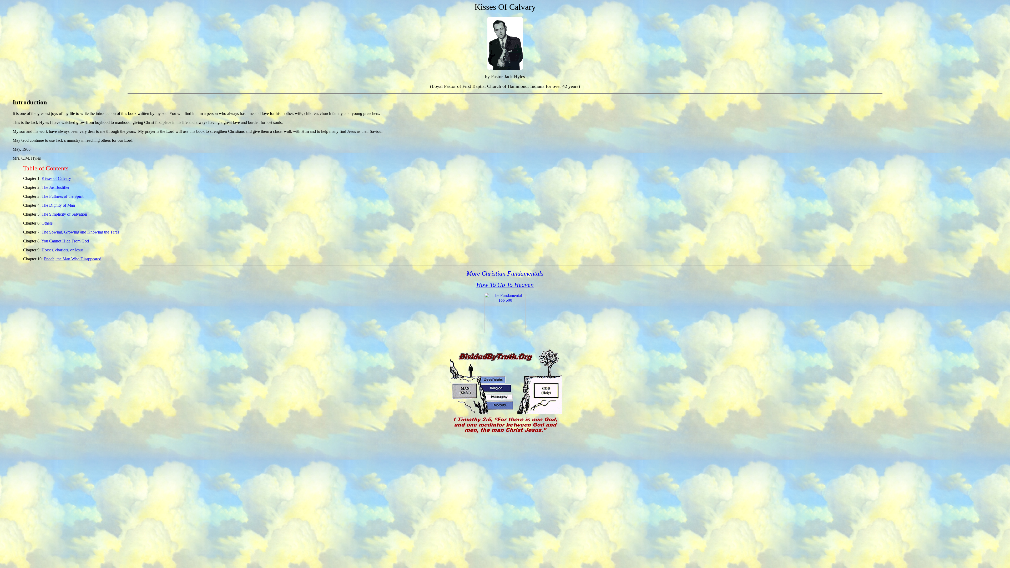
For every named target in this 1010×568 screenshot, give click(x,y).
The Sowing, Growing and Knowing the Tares (80, 232)
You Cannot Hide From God (65, 241)
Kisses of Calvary (56, 178)
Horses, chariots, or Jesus (62, 250)
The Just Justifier (55, 187)
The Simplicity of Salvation (64, 214)
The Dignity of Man (58, 205)
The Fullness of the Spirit (62, 196)
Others (47, 223)
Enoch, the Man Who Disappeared (72, 259)
